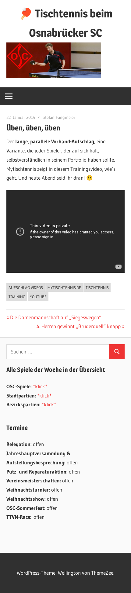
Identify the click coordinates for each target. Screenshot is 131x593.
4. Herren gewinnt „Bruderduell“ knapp (79, 326)
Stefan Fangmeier (59, 117)
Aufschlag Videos (26, 287)
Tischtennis (97, 287)
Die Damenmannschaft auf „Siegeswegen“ (55, 317)
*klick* (40, 386)
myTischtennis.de (64, 287)
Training (17, 296)
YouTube (38, 296)
